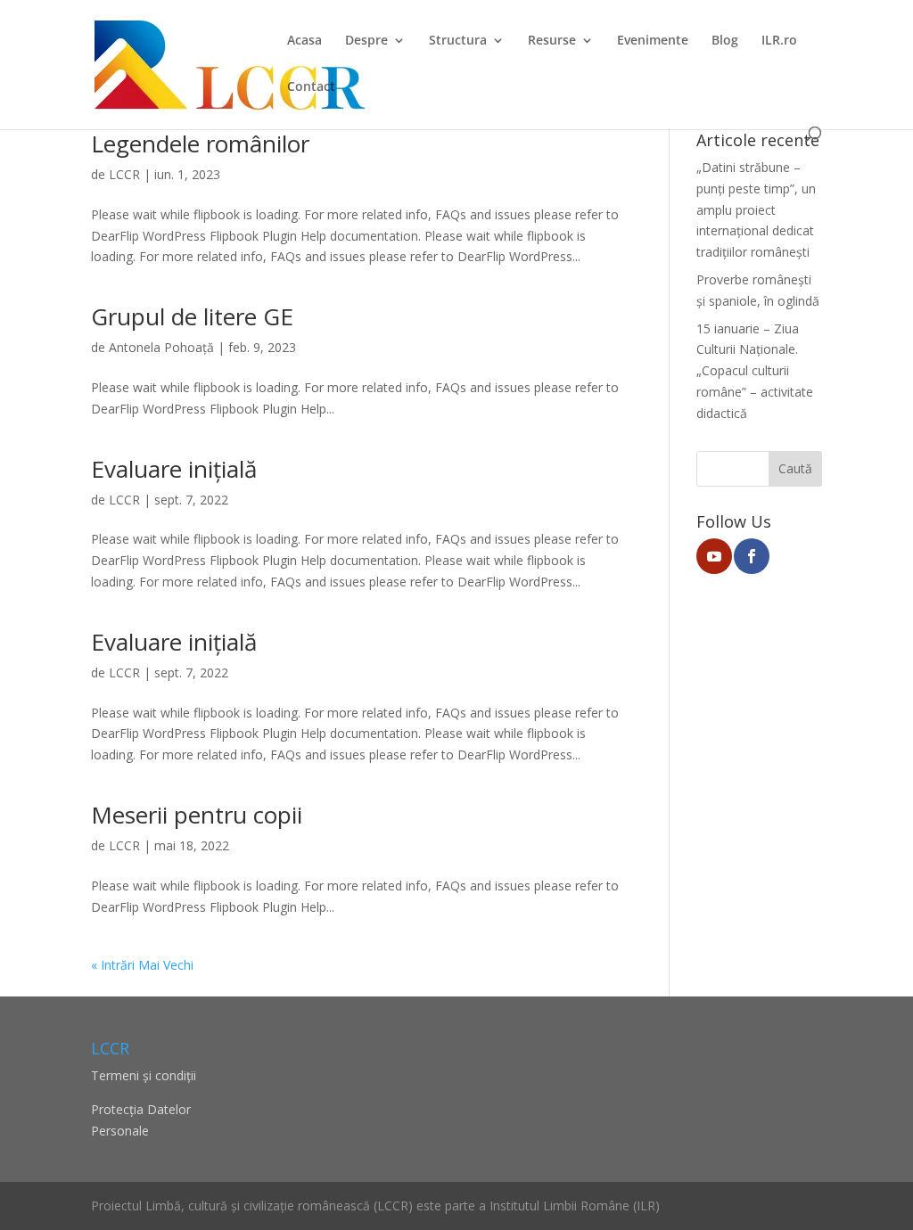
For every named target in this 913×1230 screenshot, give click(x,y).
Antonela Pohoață (161, 347)
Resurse (552, 41)
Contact (311, 87)
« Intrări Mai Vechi (142, 964)
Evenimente (652, 41)
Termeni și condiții (143, 1075)
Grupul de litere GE (192, 316)
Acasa (304, 41)
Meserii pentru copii (196, 815)
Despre (366, 41)
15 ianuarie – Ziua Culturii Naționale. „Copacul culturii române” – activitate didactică (754, 371)
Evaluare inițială (174, 469)
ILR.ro (779, 41)
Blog (724, 41)
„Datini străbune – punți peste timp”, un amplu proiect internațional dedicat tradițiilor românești (756, 209)
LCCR (124, 174)
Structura (458, 41)
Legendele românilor (200, 143)
